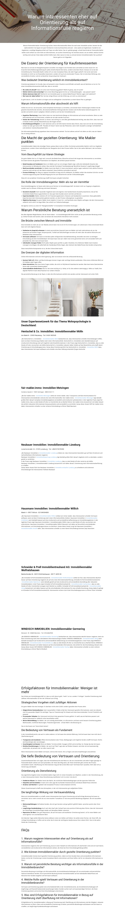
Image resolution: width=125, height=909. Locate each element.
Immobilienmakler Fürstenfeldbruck (41, 643)
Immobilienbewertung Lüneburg (46, 457)
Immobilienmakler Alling (90, 638)
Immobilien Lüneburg (54, 461)
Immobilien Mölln (92, 347)
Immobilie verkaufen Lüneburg (65, 467)
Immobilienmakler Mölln (50, 339)
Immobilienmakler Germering (49, 636)
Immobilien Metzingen (43, 396)
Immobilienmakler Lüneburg (48, 453)
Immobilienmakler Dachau (61, 647)
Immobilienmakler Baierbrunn (31, 582)
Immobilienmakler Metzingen (84, 398)
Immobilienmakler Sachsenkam (81, 584)
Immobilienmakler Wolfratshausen (62, 578)
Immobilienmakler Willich (48, 516)
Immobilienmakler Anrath (29, 528)
